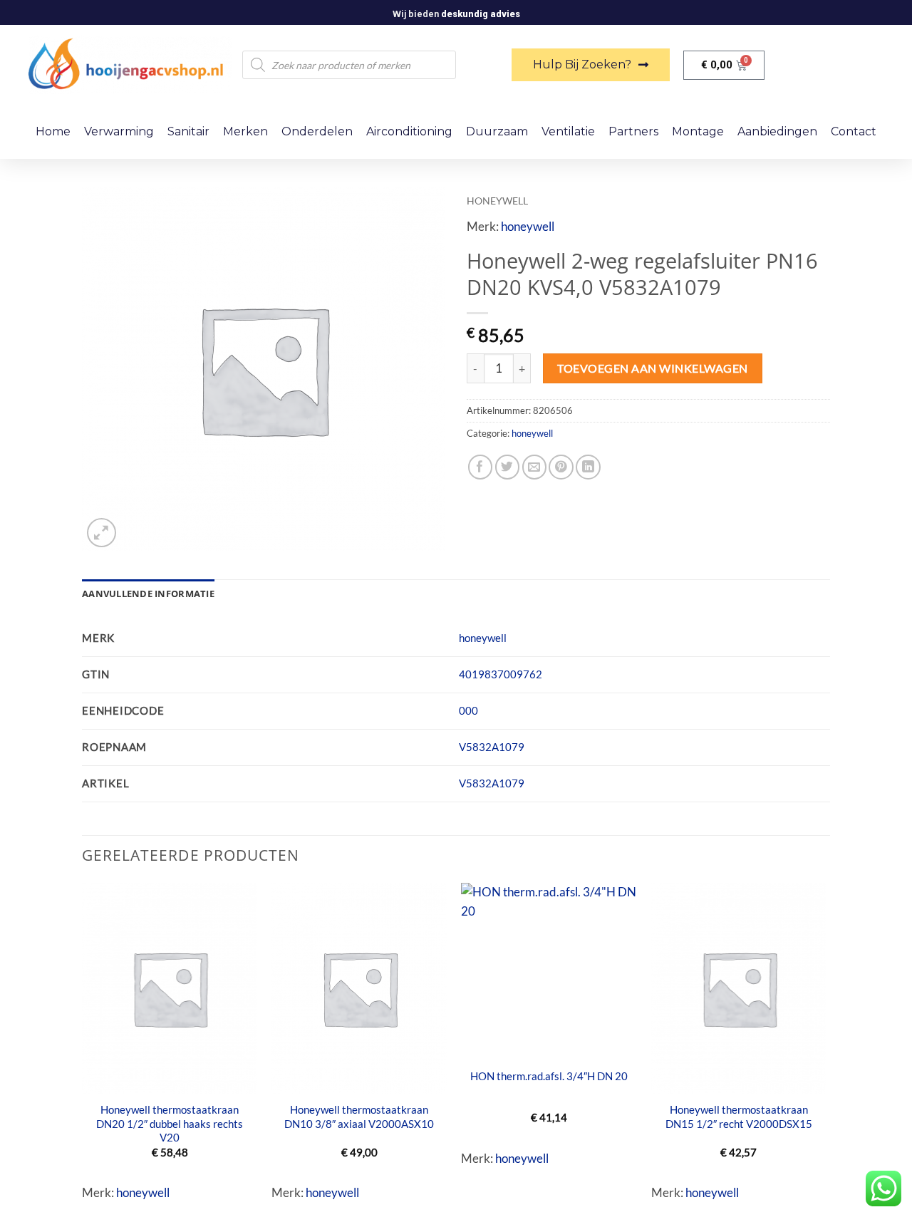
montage (698, 131)
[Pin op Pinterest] (561, 467)
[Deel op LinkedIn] (588, 467)
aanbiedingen (777, 131)
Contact (853, 131)
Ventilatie (568, 131)
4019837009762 (500, 674)
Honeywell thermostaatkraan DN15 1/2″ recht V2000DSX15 (738, 1116)
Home (53, 131)
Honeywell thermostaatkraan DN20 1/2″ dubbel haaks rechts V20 (169, 1123)
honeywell (497, 201)
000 (468, 710)
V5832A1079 (491, 746)
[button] (101, 532)
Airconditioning (409, 131)
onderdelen (317, 131)
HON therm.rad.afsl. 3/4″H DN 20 (549, 1076)
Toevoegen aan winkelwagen (652, 368)
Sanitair (188, 131)
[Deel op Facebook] (480, 467)
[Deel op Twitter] (507, 467)
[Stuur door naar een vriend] (534, 467)
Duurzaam (497, 131)
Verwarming (119, 131)
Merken (245, 131)
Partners (633, 131)
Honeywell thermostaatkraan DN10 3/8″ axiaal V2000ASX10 (359, 1116)
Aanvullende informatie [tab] (148, 593)
